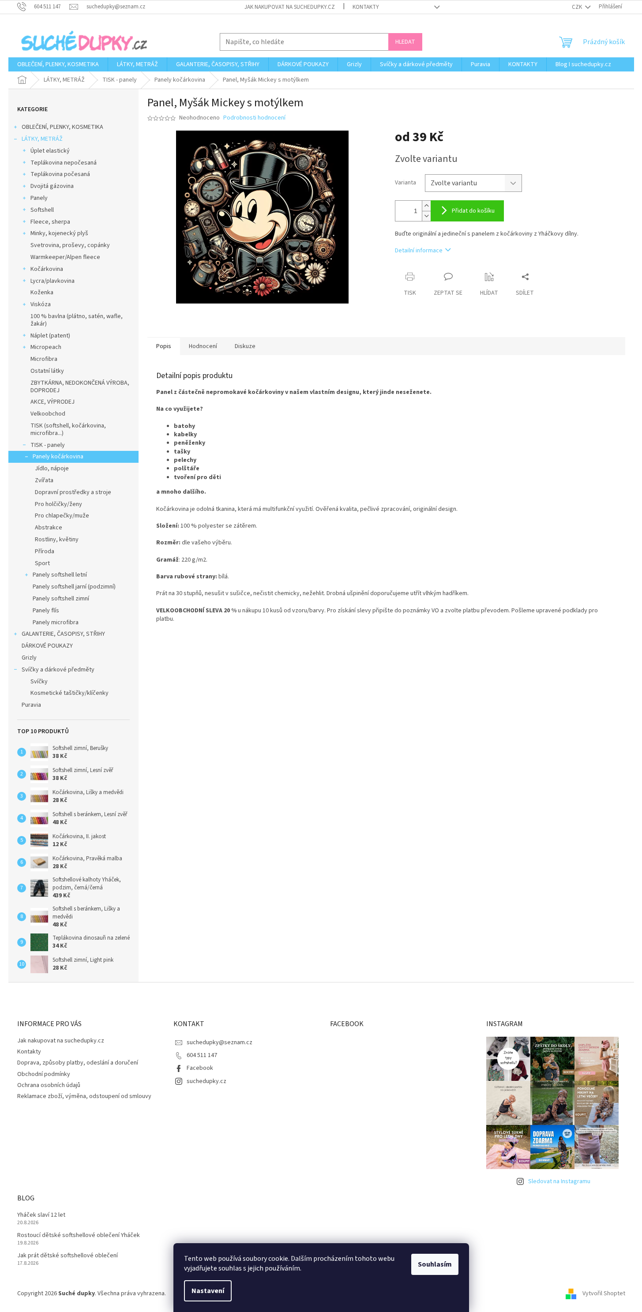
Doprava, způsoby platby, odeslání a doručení (77, 1062)
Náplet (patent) (50, 335)
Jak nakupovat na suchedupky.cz (289, 7)
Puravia (31, 705)
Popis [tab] (163, 346)
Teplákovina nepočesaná (63, 162)
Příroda (44, 551)
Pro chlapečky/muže (62, 515)
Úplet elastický (50, 150)
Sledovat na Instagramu (559, 1181)
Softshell (42, 210)
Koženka (41, 292)
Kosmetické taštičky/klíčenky (69, 693)
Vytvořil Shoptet (603, 1293)
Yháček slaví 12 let (41, 1215)
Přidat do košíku (473, 210)
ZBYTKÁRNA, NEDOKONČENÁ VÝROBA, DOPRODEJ (79, 387)
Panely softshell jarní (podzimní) (74, 586)
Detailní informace (419, 250)
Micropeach (45, 347)
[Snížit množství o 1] (426, 216)
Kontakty (366, 7)
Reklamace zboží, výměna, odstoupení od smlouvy (84, 1096)
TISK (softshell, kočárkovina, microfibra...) (68, 429)
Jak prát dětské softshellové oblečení (67, 1256)
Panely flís (46, 610)
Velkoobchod (47, 413)
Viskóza (40, 304)
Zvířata (44, 480)
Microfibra (43, 359)
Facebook (200, 1068)
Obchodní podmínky (43, 1074)
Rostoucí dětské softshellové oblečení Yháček (78, 1235)
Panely (39, 198)
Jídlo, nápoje (52, 468)
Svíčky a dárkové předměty (58, 669)
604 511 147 (202, 1055)
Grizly (29, 657)
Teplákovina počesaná (60, 174)
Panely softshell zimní (61, 598)
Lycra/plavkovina (52, 281)
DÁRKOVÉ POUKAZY (47, 645)
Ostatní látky (47, 371)
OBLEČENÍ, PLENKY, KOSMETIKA (62, 127)
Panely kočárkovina (58, 456)
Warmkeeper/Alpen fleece (65, 257)
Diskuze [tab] (245, 346)
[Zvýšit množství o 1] (426, 206)
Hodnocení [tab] (203, 346)
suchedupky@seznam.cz (219, 1042)
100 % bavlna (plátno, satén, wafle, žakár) (76, 320)
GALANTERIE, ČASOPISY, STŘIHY (63, 634)
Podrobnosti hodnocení (254, 118)
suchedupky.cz (206, 1081)
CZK (577, 7)
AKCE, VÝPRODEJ (52, 401)
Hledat (405, 41)
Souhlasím (435, 1264)
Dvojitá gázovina (52, 186)
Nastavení (207, 1291)
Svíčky (39, 681)
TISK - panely (47, 445)
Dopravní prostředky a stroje (73, 492)
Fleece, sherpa (50, 221)
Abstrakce (48, 527)
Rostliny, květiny (57, 539)
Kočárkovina (46, 269)
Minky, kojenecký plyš (59, 233)
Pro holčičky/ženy (58, 504)
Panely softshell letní (60, 574)
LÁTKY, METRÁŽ (42, 139)
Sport (42, 563)
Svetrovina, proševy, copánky (70, 245)
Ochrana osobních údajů (48, 1085)
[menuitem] (58, 64)
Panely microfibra (56, 622)
